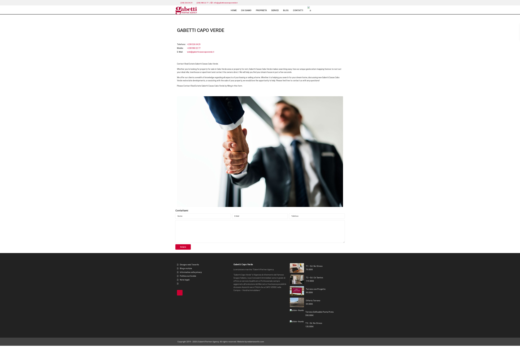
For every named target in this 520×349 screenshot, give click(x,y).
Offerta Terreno (313, 301)
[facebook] (180, 292)
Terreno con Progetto (316, 289)
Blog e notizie (186, 268)
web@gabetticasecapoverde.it (200, 52)
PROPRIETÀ (261, 10)
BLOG (286, 10)
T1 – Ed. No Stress (314, 266)
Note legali (184, 280)
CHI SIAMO (246, 10)
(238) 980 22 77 (202, 3)
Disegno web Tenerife (189, 265)
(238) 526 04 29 (186, 3)
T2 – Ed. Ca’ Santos (314, 278)
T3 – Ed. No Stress (313, 323)
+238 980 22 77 (193, 48)
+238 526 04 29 (193, 44)
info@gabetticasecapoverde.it (226, 3)
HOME (234, 10)
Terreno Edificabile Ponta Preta (319, 312)
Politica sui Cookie (188, 276)
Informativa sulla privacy (191, 272)
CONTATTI (298, 10)
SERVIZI (275, 10)
